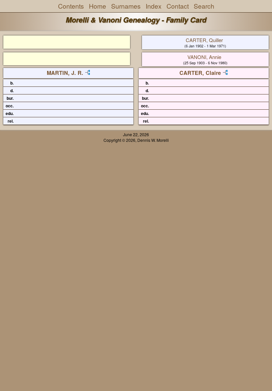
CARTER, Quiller (204, 39)
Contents (71, 6)
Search (204, 6)
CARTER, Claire (200, 73)
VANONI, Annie (204, 56)
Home (97, 6)
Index (154, 6)
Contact (178, 6)
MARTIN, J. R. (65, 73)
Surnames (126, 6)
